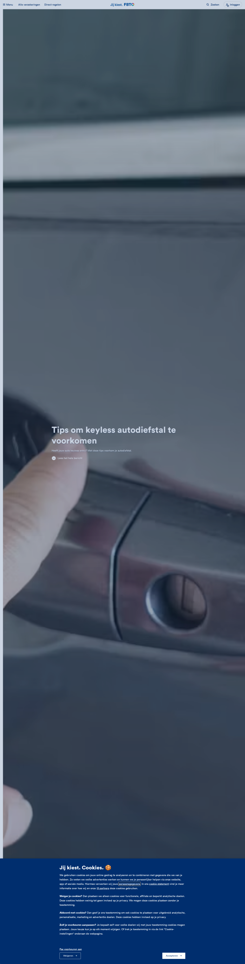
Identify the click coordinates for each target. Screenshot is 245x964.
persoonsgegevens (129, 884)
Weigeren (68, 955)
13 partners (103, 888)
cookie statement (159, 884)
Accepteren (172, 955)
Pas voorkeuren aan (71, 949)
